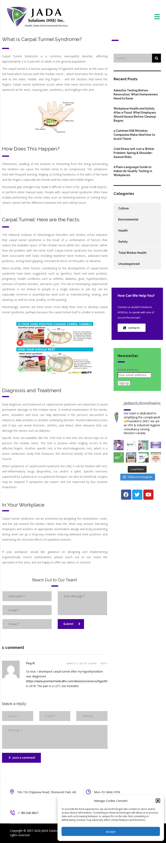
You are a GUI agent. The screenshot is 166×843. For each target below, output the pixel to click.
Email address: (128, 370)
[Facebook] (126, 495)
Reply (103, 663)
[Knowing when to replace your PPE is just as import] (131, 445)
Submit (68, 624)
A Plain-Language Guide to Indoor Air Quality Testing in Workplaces (133, 171)
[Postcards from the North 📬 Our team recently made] (131, 457)
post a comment (24, 757)
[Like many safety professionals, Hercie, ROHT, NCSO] (119, 445)
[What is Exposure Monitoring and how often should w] (143, 457)
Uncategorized (128, 263)
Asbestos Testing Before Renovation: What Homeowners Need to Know (136, 94)
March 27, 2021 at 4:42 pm (81, 663)
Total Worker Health (132, 252)
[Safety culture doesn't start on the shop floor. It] (156, 445)
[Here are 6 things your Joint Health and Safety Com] (119, 457)
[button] (158, 801)
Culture (123, 208)
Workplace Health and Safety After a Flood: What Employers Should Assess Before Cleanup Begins (135, 114)
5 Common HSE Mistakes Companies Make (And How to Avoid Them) (134, 134)
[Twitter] (137, 495)
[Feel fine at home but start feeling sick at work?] (143, 445)
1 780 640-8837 (28, 813)
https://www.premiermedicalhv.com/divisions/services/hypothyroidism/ (73, 681)
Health (123, 230)
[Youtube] (148, 495)
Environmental (128, 219)
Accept (111, 831)
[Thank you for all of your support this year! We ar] (156, 457)
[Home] (37, 16)
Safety (123, 241)
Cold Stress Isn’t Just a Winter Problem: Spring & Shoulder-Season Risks (134, 153)
